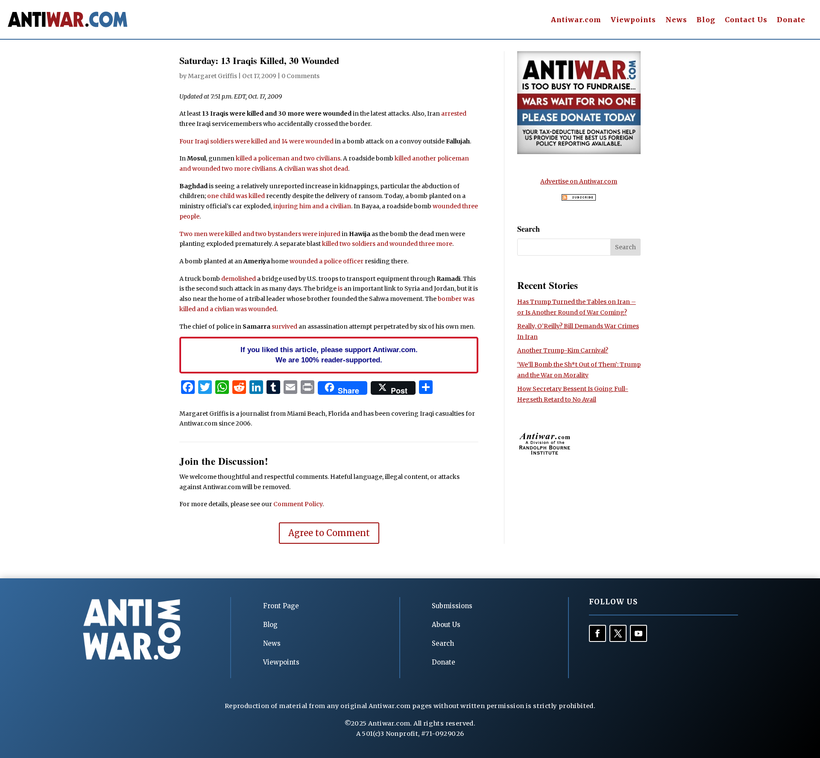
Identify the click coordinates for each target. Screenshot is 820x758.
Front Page (281, 606)
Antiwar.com (576, 20)
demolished (238, 279)
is (340, 288)
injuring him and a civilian (312, 206)
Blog (706, 20)
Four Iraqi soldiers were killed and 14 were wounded (256, 141)
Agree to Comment (329, 533)
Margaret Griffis (212, 76)
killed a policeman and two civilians (288, 158)
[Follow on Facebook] (597, 633)
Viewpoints (633, 20)
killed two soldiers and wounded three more (387, 244)
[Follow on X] (618, 633)
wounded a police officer (326, 261)
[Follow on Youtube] (638, 633)
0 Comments (300, 76)
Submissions (452, 606)
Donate (791, 20)
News (676, 20)
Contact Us (746, 20)
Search (443, 643)
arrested (453, 113)
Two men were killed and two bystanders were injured (259, 234)
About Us (446, 625)
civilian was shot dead (316, 168)
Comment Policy (297, 504)
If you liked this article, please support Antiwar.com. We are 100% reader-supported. (329, 354)
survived (284, 326)
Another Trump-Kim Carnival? (562, 350)
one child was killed (236, 196)
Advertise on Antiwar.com (578, 181)
